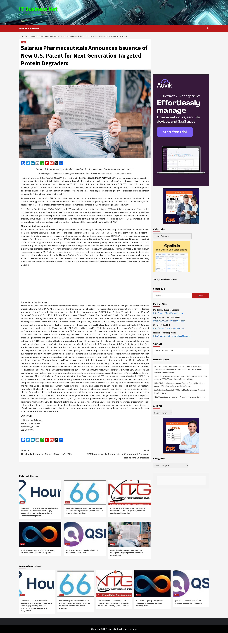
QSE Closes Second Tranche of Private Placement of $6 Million (82, 551)
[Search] (207, 28)
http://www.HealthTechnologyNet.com (171, 336)
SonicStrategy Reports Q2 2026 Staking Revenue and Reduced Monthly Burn (38, 551)
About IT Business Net (29, 28)
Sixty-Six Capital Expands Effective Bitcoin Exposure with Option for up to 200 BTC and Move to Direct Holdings (84, 510)
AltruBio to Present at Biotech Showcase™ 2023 (46, 452)
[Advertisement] (145, 12)
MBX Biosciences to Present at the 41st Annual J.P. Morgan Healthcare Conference (118, 454)
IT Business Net (38, 9)
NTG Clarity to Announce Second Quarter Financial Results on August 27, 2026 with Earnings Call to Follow (127, 510)
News (23, 42)
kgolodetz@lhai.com (30, 426)
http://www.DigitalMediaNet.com (169, 320)
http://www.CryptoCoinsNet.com (168, 328)
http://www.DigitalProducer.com (168, 313)
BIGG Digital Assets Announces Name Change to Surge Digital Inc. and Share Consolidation (126, 552)
